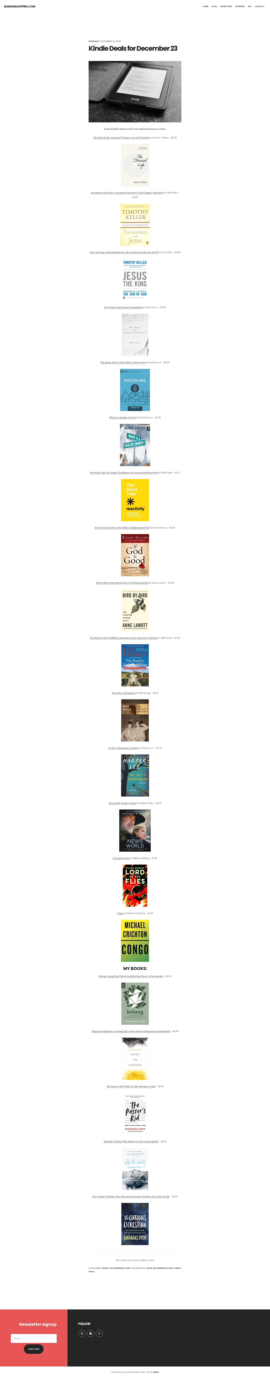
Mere (156, 1372)
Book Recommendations (160, 1268)
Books (105, 1268)
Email (54, 1331)
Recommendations (120, 1268)
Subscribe (33, 1349)
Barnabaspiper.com (19, 6)
